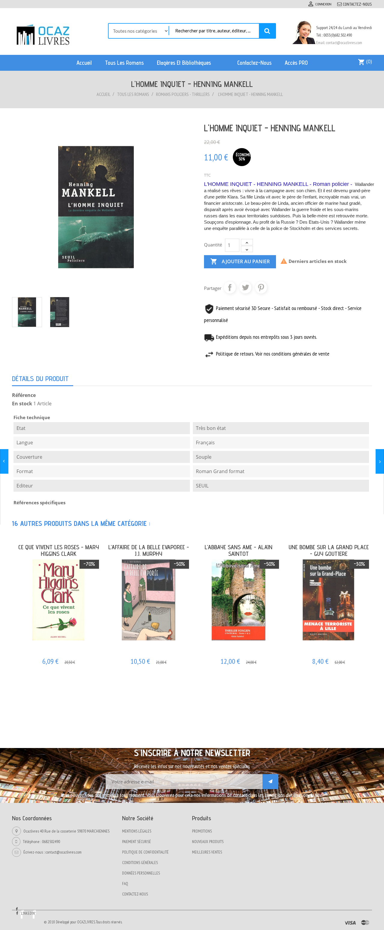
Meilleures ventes (207, 852)
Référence (24, 395)
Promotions (202, 831)
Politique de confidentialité (145, 852)
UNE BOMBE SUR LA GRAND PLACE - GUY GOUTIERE (329, 550)
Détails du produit (40, 378)
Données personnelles (141, 873)
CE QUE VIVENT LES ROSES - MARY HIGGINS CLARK (58, 550)
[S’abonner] (270, 781)
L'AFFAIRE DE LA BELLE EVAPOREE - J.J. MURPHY (148, 550)
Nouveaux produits (208, 841)
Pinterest (261, 288)
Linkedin (28, 913)
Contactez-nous (357, 4)
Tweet (245, 288)
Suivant (367, 521)
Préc (355, 521)
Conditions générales (140, 862)
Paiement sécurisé (136, 841)
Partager (230, 288)
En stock (22, 404)
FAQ (125, 883)
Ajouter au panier (240, 261)
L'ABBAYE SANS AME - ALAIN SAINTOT (238, 550)
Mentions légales (136, 831)
